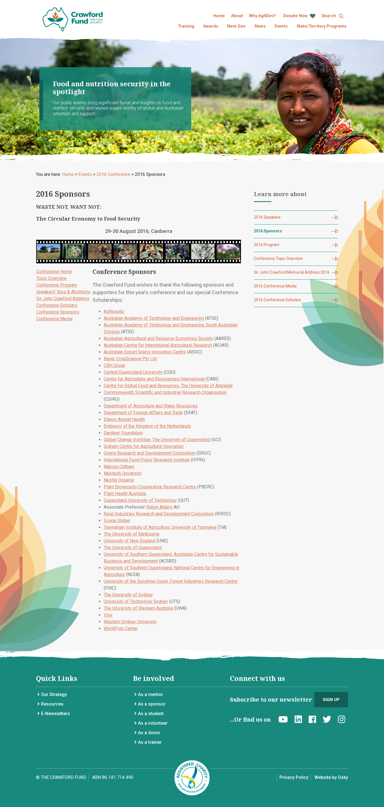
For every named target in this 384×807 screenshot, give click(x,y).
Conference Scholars (56, 305)
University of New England (129, 540)
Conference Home (54, 271)
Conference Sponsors (57, 312)
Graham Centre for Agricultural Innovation (144, 446)
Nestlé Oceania (119, 480)
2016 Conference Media (275, 286)
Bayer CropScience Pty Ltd (130, 358)
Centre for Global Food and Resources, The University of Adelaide (168, 385)
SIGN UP (331, 699)
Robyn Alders (159, 507)
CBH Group (114, 365)
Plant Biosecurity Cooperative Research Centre (150, 486)
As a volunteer (153, 723)
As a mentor (150, 694)
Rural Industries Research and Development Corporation (159, 513)
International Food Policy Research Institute (147, 460)
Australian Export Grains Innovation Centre (145, 352)
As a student (151, 713)
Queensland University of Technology (140, 500)
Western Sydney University (130, 621)
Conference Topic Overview (278, 258)
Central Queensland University (133, 372)
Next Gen (236, 26)
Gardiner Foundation (123, 433)
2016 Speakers (267, 217)
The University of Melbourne (131, 534)
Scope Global (117, 520)
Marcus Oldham (119, 466)
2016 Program (266, 244)
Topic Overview (51, 278)
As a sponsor (152, 704)
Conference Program (56, 285)
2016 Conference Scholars (277, 300)
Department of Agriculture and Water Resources (151, 406)
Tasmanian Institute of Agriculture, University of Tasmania (160, 527)
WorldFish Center (121, 628)
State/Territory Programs (321, 26)
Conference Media (54, 318)
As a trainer (150, 742)
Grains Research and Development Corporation (149, 453)
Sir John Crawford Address (62, 298)
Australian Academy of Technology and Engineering (154, 318)
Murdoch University (123, 473)
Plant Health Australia (125, 493)
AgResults (114, 311)
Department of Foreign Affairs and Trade (143, 412)
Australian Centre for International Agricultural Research (158, 345)
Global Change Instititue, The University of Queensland (157, 439)
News (260, 26)
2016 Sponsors (268, 231)
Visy (108, 615)
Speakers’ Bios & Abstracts (63, 291)
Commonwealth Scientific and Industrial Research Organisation (165, 392)
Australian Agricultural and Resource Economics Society (158, 338)
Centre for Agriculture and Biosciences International (154, 379)
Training (186, 26)
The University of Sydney (128, 594)
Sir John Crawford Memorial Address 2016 (291, 272)
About (237, 15)
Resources (52, 704)
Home (219, 15)
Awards (210, 26)
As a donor (149, 732)
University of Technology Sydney (136, 601)
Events (281, 26)
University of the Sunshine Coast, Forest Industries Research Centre (171, 581)
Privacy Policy (293, 777)
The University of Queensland (133, 547)
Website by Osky (331, 777)
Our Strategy (54, 694)
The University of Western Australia (138, 608)
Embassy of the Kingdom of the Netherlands (147, 426)
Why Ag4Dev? (262, 15)
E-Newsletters (55, 713)
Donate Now (296, 15)
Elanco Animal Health (124, 419)
